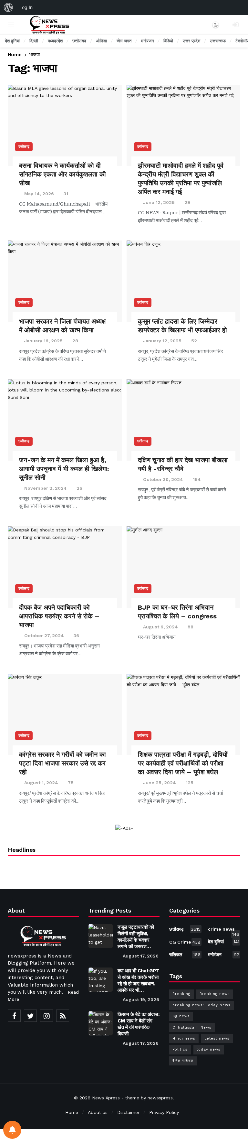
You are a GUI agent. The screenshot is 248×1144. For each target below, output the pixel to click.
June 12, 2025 (159, 202)
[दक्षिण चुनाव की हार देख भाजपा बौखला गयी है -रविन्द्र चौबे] (184, 420)
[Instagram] (46, 1016)
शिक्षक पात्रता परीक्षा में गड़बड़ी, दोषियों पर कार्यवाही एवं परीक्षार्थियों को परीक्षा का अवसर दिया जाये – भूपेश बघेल (183, 763)
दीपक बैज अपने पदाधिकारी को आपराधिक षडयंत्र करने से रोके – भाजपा (59, 616)
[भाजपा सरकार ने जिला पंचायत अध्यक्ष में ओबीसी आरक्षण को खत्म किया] (65, 281)
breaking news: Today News (201, 1005)
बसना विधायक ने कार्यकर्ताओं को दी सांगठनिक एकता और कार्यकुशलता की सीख (62, 174)
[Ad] (124, 828)
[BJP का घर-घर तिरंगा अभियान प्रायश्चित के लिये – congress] (184, 567)
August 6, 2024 (160, 626)
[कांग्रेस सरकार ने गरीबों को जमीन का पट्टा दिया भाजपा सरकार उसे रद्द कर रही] (65, 714)
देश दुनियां (223, 941)
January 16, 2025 (43, 340)
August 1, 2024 (41, 782)
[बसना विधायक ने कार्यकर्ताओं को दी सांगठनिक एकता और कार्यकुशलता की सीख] (65, 125)
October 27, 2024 (44, 635)
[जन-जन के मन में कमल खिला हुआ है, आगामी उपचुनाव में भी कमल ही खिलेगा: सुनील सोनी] (65, 420)
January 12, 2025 (162, 340)
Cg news (181, 1016)
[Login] (235, 24)
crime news (223, 930)
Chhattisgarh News (192, 1027)
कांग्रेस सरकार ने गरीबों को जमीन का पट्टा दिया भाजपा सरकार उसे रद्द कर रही (62, 763)
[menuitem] (8, 7)
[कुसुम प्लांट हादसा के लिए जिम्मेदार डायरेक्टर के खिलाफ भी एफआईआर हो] (184, 281)
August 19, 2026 (141, 999)
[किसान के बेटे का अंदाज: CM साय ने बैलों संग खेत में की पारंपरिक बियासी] (100, 1023)
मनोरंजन (223, 954)
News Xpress (106, 1097)
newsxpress (160, 1097)
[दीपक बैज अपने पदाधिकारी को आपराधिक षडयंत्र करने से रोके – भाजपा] (65, 567)
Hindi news (183, 1038)
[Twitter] (30, 1016)
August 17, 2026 (141, 955)
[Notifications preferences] (12, 1130)
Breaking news (215, 994)
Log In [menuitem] (26, 7)
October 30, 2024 (163, 479)
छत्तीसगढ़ (23, 146)
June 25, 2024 (159, 782)
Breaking (181, 994)
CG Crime (185, 942)
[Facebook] (14, 1016)
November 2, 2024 (45, 488)
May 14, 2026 (39, 193)
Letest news (217, 1038)
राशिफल (185, 954)
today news (209, 1049)
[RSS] (62, 1016)
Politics (180, 1049)
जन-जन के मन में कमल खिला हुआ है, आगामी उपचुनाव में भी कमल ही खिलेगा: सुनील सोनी (64, 468)
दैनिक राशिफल (182, 1061)
